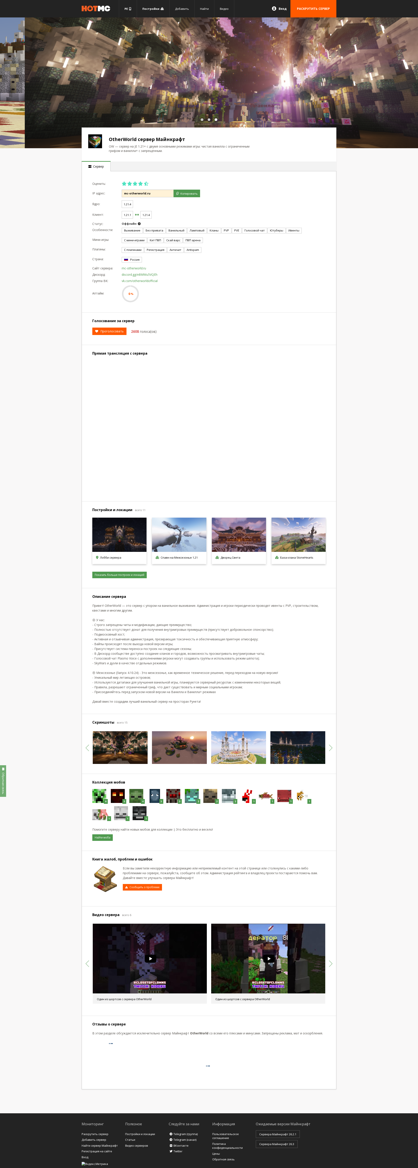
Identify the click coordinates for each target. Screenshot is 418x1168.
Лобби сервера (110, 557)
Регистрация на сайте (97, 1151)
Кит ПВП (155, 240)
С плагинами (133, 250)
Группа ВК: (100, 281)
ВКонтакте (181, 1146)
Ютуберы (276, 230)
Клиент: (98, 215)
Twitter (178, 1151)
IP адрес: (98, 193)
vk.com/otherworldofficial (140, 281)
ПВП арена (193, 240)
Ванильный (176, 230)
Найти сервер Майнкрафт (100, 1146)
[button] (87, 747)
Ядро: (96, 204)
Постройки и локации (140, 1134)
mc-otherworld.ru (134, 268)
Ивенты (293, 230)
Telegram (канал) (185, 1140)
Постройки (151, 9)
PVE (236, 230)
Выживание (132, 230)
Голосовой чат (254, 230)
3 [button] (216, 119)
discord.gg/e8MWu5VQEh (139, 274)
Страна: (98, 259)
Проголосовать (112, 331)
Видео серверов (136, 1146)
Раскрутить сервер (95, 1134)
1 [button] (202, 119)
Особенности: (102, 230)
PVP (226, 230)
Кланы (214, 230)
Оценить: (99, 184)
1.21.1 (127, 215)
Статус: (97, 224)
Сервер (97, 166)
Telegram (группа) (186, 1134)
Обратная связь (223, 1159)
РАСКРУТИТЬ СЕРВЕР (313, 9)
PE (127, 9)
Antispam (193, 250)
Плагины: (99, 249)
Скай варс (173, 240)
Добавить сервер (94, 1140)
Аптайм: (98, 293)
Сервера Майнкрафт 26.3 (276, 1144)
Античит (175, 250)
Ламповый (197, 230)
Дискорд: (98, 274)
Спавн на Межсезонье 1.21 (179, 557)
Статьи (130, 1140)
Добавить (182, 9)
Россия (135, 260)
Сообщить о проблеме (145, 887)
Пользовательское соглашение (225, 1136)
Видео (224, 9)
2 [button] (209, 119)
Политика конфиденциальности (227, 1146)
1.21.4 (127, 204)
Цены (216, 1154)
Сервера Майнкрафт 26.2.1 (277, 1134)
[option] (209, 82)
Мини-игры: (100, 240)
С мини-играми (134, 240)
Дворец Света (230, 557)
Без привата (154, 230)
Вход (283, 9)
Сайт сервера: (102, 268)
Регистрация (155, 250)
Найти (204, 9)
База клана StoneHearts (296, 557)
